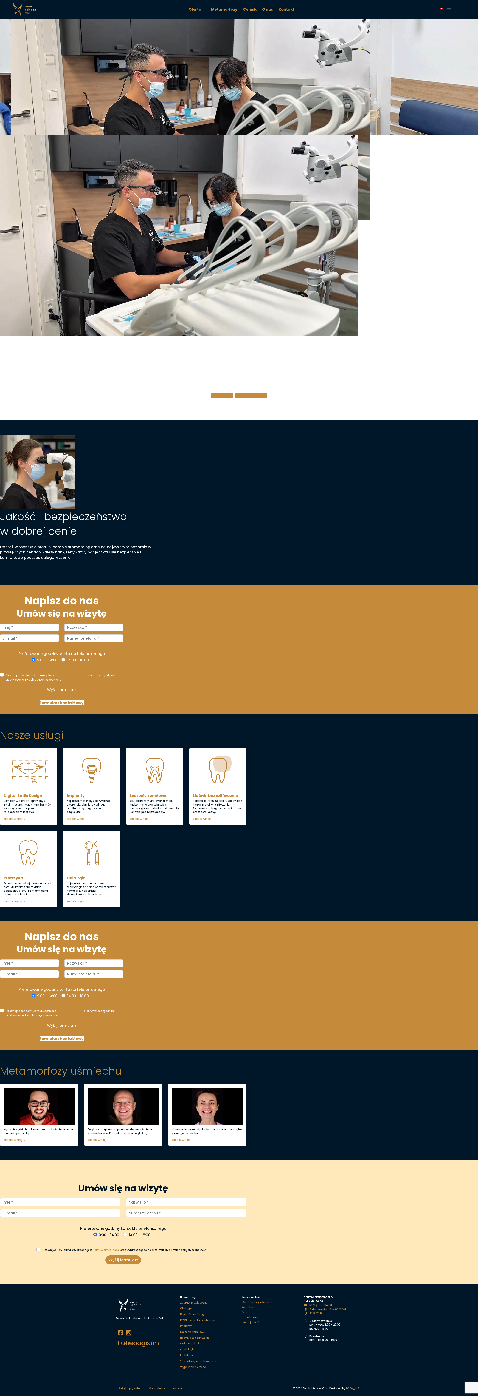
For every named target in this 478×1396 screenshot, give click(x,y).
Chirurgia (76, 878)
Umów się (223, 395)
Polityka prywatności (132, 1388)
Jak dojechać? (253, 395)
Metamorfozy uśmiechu (257, 1302)
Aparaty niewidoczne (193, 1302)
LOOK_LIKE (352, 1388)
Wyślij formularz (61, 689)
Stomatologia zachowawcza (198, 1361)
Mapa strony (157, 1388)
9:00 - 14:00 (47, 660)
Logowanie (176, 1388)
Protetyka (13, 878)
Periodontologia (190, 1343)
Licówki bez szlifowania (215, 795)
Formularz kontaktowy (62, 702)
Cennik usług (250, 1317)
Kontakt (286, 9)
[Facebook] (120, 1330)
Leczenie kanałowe (148, 795)
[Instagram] (128, 1330)
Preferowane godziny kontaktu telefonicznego (61, 653)
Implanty (76, 795)
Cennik (250, 9)
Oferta (195, 9)
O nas (267, 9)
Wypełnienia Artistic (193, 1367)
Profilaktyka (187, 1349)
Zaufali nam (249, 1307)
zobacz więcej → (14, 819)
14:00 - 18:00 (78, 660)
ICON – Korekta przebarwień (198, 1320)
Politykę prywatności (70, 675)
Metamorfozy (224, 9)
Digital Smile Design (23, 795)
